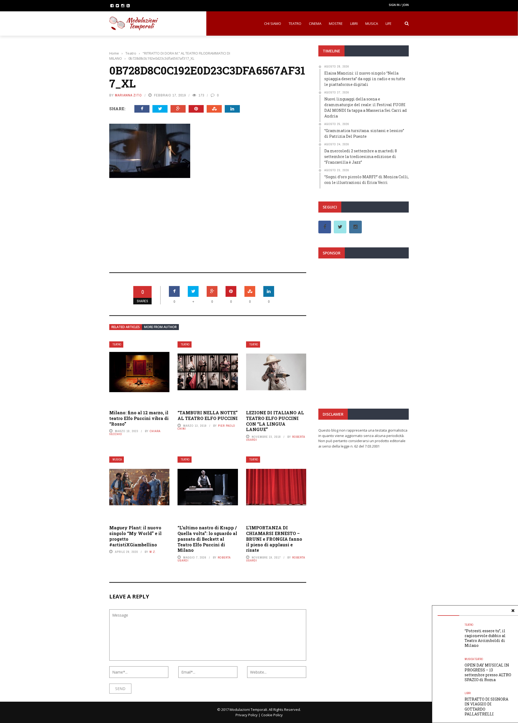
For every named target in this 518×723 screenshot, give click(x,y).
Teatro (295, 23)
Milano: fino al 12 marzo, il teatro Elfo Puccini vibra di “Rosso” (139, 418)
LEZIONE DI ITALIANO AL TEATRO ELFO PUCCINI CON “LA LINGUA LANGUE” (275, 421)
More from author (160, 327)
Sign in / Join (399, 5)
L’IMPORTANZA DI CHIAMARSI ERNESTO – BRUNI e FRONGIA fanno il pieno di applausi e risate (274, 539)
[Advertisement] (207, 221)
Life (388, 23)
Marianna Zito (128, 95)
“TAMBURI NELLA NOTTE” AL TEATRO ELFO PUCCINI (208, 415)
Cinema (315, 23)
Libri (354, 23)
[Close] (513, 611)
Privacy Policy (247, 714)
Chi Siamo (272, 23)
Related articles (125, 327)
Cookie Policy (272, 714)
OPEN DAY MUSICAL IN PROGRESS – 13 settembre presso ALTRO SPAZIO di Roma (488, 672)
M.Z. (152, 552)
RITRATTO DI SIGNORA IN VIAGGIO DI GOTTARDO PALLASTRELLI (486, 707)
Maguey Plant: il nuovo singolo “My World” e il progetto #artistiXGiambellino (135, 536)
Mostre (336, 23)
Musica (371, 23)
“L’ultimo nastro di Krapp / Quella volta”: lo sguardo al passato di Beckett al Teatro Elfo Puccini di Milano (207, 539)
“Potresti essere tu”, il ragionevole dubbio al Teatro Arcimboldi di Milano (485, 638)
